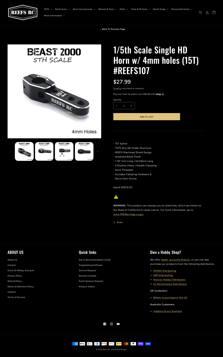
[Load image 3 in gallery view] (64, 151)
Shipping (117, 88)
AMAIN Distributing (164, 270)
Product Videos (87, 286)
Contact (12, 265)
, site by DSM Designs (118, 349)
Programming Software (91, 265)
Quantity (117, 100)
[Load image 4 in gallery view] (84, 151)
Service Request (87, 270)
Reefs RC (106, 349)
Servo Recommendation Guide (95, 260)
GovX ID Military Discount (21, 270)
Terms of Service (16, 297)
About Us (12, 260)
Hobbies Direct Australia (167, 311)
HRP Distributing (163, 275)
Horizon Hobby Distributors (169, 279)
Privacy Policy (15, 276)
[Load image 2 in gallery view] (44, 151)
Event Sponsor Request (91, 281)
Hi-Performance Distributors (170, 284)
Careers (12, 292)
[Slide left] (11, 151)
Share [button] (120, 222)
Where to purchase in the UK (170, 297)
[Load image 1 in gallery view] (24, 151)
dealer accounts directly (175, 259)
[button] (47, 9)
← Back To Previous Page (112, 29)
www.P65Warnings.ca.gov (128, 214)
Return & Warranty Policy (21, 286)
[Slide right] (98, 151)
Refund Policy (15, 281)
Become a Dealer (87, 276)
